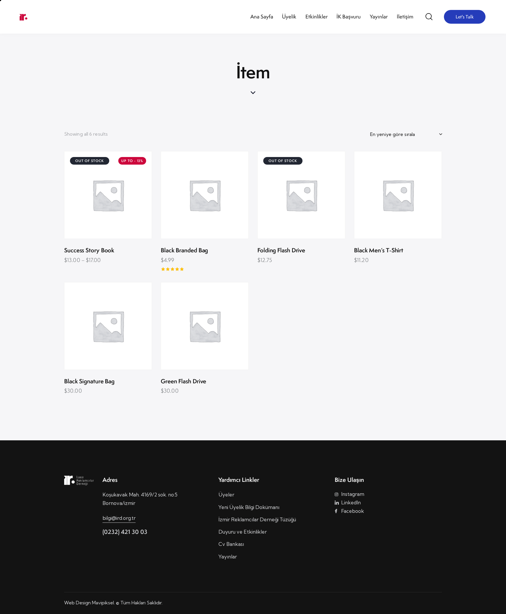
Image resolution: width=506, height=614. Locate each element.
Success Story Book (89, 250)
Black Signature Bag (89, 381)
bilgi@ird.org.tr (119, 518)
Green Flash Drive (183, 381)
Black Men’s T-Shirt (378, 250)
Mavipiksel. (103, 603)
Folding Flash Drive (281, 250)
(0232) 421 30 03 (124, 531)
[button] (100, 195)
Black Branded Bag (184, 250)
